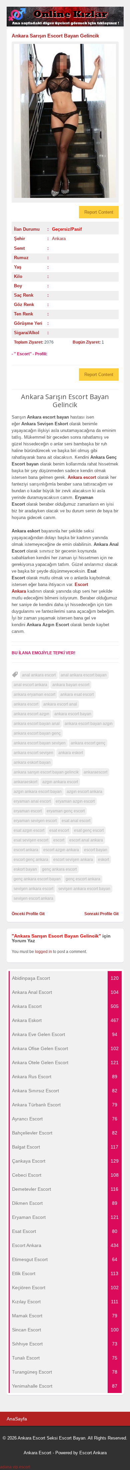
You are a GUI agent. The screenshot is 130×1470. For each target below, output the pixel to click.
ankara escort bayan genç (37, 733)
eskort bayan (25, 869)
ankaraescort (95, 772)
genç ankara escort (59, 869)
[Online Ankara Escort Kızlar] (65, 25)
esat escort (59, 830)
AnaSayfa (17, 1418)
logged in (43, 951)
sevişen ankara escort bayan (84, 888)
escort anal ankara (86, 840)
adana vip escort (15, 1467)
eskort (103, 859)
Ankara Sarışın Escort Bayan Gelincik (55, 36)
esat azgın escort (29, 830)
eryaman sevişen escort (35, 820)
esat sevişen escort (31, 840)
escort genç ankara (31, 859)
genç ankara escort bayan (37, 879)
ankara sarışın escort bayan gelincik (46, 772)
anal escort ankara (30, 684)
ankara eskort (70, 752)
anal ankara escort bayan (84, 675)
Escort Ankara (93, 1452)
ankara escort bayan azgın (89, 723)
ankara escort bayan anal (37, 723)
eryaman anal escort (32, 801)
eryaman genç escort (66, 811)
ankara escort (26, 704)
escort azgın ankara (61, 850)
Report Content (98, 212)
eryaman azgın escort (75, 801)
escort (58, 840)
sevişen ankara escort (33, 888)
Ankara (59, 238)
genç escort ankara (83, 879)
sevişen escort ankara (33, 898)
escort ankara (26, 850)
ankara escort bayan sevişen (40, 743)
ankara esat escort (77, 694)
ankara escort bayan (72, 714)
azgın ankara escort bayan (38, 791)
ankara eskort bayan (32, 762)
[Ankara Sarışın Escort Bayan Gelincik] (65, 121)
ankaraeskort (25, 782)
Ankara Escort (37, 1452)
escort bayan (95, 850)
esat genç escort (89, 830)
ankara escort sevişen (33, 752)
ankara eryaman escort (34, 694)
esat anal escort (76, 820)
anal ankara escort (39, 675)
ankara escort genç (88, 743)
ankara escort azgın (31, 714)
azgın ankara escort (60, 782)
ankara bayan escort (70, 684)
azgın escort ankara (84, 791)
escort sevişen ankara (73, 859)
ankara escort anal (60, 704)
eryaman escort (28, 811)
